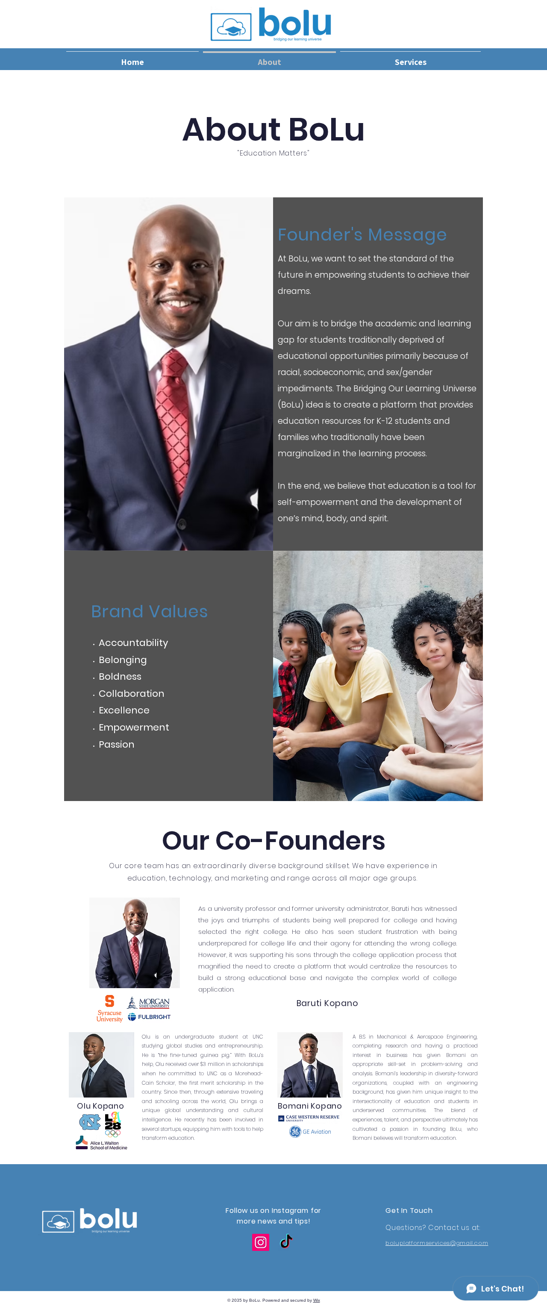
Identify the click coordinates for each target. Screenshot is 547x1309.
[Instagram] (260, 1242)
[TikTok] (286, 1242)
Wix (316, 1300)
